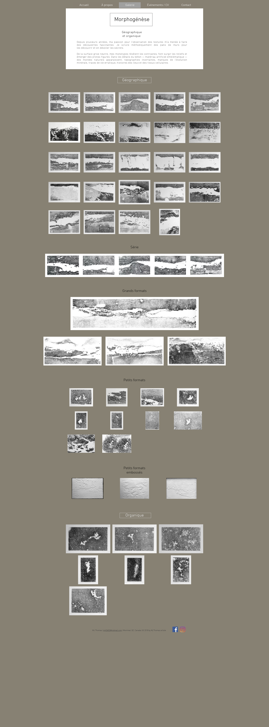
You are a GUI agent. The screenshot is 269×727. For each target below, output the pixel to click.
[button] (64, 102)
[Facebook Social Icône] (175, 629)
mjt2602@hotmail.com (112, 630)
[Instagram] (182, 629)
